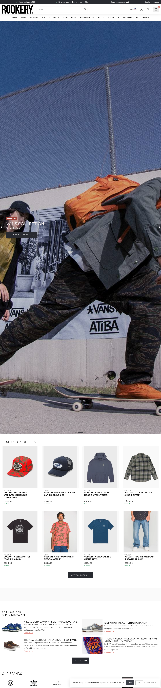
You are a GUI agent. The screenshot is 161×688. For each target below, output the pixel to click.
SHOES (56, 17)
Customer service (152, 2)
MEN (23, 17)
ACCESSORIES (69, 17)
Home (14, 17)
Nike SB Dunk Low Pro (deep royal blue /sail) (51, 621)
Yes (130, 682)
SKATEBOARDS (86, 17)
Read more (28, 633)
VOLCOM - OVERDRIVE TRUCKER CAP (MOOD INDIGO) (59, 494)
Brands (145, 17)
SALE (100, 17)
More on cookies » (150, 682)
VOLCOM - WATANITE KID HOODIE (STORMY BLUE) (96, 494)
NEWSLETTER (113, 17)
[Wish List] (148, 9)
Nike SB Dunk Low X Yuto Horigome (125, 623)
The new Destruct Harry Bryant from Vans (50, 639)
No (139, 682)
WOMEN (33, 17)
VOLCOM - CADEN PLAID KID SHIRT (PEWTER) (138, 494)
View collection (79, 575)
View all (79, 660)
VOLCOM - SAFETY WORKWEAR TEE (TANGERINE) (59, 558)
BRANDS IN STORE (130, 17)
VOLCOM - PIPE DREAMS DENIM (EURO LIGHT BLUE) (139, 558)
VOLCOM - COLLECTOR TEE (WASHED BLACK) (17, 558)
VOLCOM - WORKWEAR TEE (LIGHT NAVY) (97, 558)
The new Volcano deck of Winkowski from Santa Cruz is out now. (130, 640)
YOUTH (45, 17)
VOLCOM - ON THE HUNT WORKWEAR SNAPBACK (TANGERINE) (15, 495)
